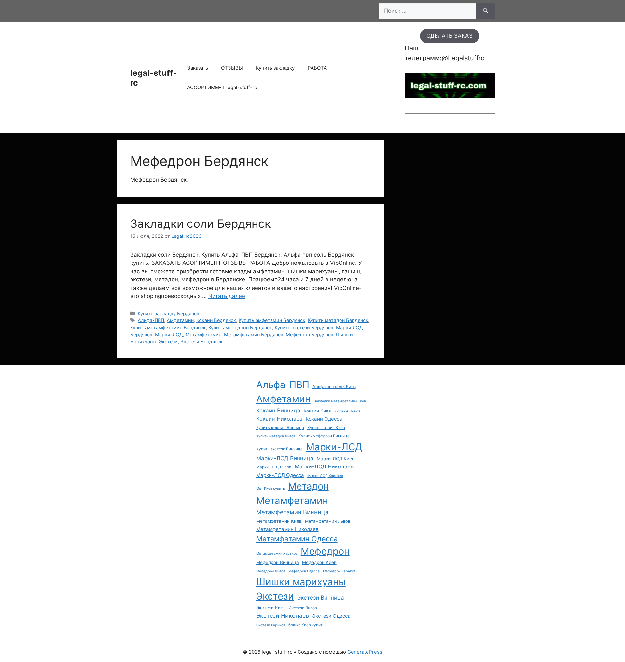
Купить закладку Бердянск (168, 313)
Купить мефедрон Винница (324, 436)
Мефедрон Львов (270, 571)
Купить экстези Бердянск (304, 327)
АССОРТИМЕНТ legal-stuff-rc (222, 87)
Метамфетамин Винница (292, 512)
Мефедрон (325, 551)
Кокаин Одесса (324, 419)
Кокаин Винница (278, 410)
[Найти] (485, 11)
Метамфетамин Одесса (297, 538)
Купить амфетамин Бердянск (272, 320)
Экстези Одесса (331, 616)
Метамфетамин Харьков (277, 553)
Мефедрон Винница (277, 562)
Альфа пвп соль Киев (334, 386)
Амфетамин (180, 320)
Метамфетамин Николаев (287, 529)
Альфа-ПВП (151, 320)
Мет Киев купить (270, 488)
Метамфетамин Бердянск (253, 334)
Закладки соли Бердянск (200, 223)
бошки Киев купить (306, 625)
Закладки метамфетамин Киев (340, 401)
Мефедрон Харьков (339, 571)
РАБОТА (317, 68)
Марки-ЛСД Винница (284, 458)
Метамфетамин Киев (279, 521)
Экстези (168, 341)
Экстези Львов (303, 608)
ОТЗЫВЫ (232, 68)
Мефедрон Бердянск (309, 334)
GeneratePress (364, 652)
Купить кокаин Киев (326, 428)
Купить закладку (275, 68)
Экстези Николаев (282, 615)
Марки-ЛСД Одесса (280, 475)
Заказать (197, 68)
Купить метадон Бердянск (338, 320)
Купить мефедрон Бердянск (240, 327)
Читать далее (226, 296)
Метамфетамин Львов (327, 521)
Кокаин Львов (347, 411)
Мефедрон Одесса (304, 571)
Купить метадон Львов (275, 436)
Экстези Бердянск (201, 341)
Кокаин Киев (317, 410)
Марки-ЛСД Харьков (325, 476)
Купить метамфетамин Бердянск (168, 327)
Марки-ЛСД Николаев (324, 466)
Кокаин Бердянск (216, 320)
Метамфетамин (203, 334)
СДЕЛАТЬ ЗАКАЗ (449, 36)
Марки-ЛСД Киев (335, 458)
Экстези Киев (271, 607)
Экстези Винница (320, 597)
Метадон (308, 486)
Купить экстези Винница (279, 449)
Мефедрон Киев (319, 562)
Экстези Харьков (270, 625)
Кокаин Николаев (279, 418)
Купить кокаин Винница (280, 427)
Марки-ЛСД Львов (273, 467)
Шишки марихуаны (301, 582)
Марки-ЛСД (169, 334)
